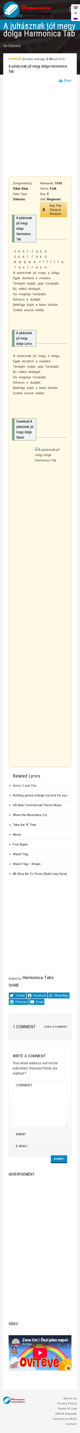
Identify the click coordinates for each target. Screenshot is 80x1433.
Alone (17, 834)
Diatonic (15, 45)
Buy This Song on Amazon (55, 209)
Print (67, 80)
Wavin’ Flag (20, 854)
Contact (71, 1424)
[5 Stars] (20, 59)
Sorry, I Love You (24, 785)
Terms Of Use (67, 1408)
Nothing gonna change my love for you (40, 795)
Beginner (54, 199)
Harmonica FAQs (65, 1418)
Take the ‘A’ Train (24, 825)
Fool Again (20, 844)
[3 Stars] (15, 59)
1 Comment (24, 1026)
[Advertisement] (40, 132)
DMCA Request (66, 1413)
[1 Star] (10, 59)
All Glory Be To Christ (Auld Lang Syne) (40, 874)
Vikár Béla (13, 15)
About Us (70, 1398)
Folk (53, 189)
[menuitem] (75, 18)
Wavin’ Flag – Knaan (27, 864)
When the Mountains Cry (30, 815)
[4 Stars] (17, 59)
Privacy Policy (67, 1403)
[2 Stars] (12, 59)
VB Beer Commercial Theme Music (37, 805)
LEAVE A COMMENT (55, 1026)
